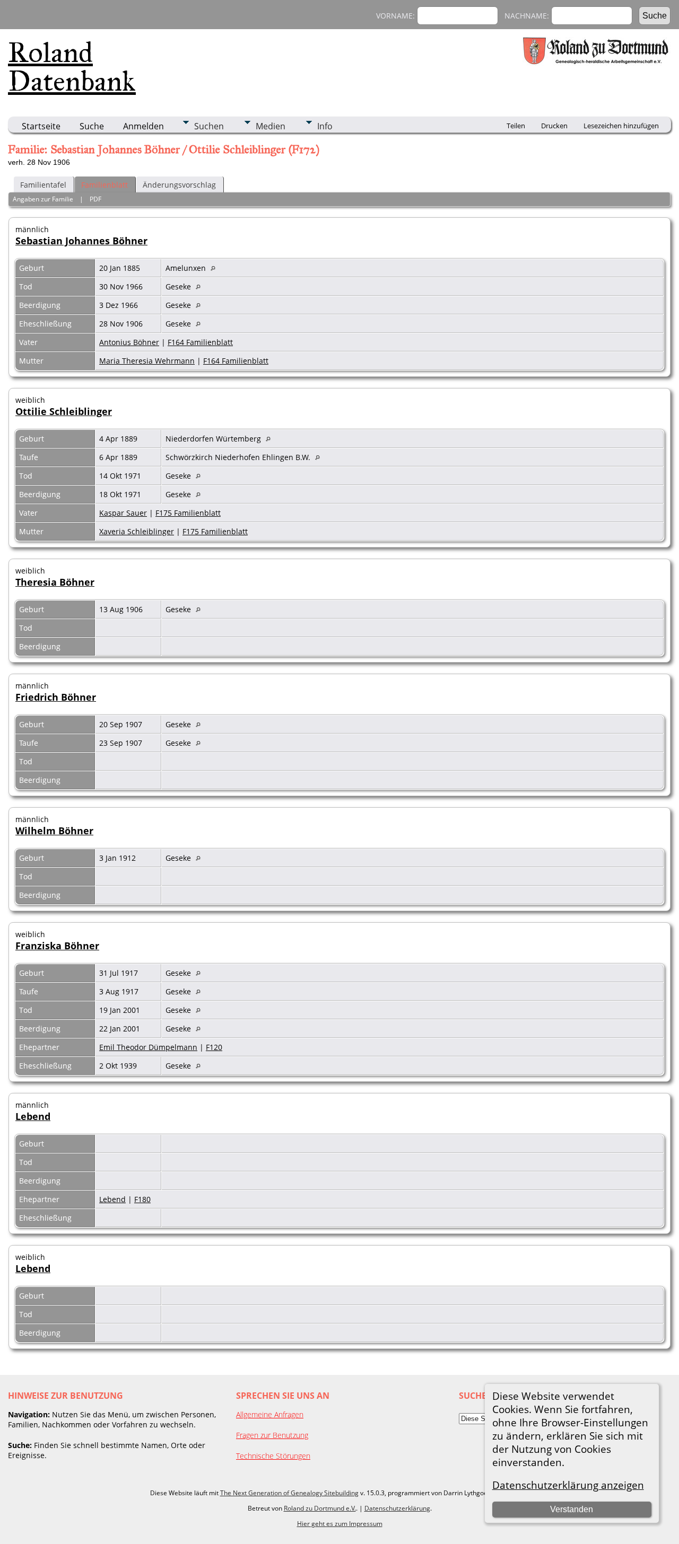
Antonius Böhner (129, 342)
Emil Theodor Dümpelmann (148, 1047)
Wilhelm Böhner (54, 830)
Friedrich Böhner (55, 697)
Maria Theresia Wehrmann (147, 361)
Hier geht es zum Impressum (339, 1523)
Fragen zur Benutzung (272, 1435)
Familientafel (43, 185)
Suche (92, 126)
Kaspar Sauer (123, 513)
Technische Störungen (273, 1456)
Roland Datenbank (72, 67)
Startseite (41, 126)
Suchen (209, 126)
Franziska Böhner (57, 945)
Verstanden (571, 1509)
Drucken (554, 125)
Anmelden (143, 126)
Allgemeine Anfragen (269, 1414)
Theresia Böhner (54, 582)
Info (325, 126)
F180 (142, 1199)
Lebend (32, 1116)
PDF (95, 199)
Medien (270, 126)
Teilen (516, 125)
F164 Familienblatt (200, 342)
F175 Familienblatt (188, 513)
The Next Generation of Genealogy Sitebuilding (289, 1492)
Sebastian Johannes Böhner (81, 240)
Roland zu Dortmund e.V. (320, 1508)
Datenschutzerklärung (397, 1508)
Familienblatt (104, 185)
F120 (214, 1047)
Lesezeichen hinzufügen (621, 125)
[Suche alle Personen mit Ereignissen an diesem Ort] (215, 268)
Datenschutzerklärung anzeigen (568, 1485)
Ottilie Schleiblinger (63, 411)
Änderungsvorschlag (179, 185)
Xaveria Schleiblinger (136, 531)
